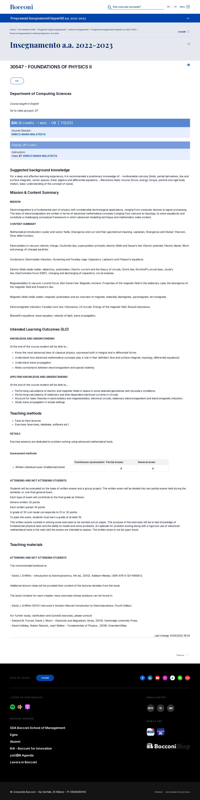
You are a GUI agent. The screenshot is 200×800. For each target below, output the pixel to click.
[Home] (21, 7)
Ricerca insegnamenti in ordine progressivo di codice (34, 33)
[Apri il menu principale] (188, 7)
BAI (17, 81)
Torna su (180, 655)
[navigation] (100, 18)
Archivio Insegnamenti (78, 29)
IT (176, 7)
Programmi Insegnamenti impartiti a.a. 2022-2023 (113, 29)
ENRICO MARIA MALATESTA (29, 134)
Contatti (182, 32)
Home (13, 29)
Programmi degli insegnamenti (52, 29)
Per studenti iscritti (26, 29)
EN (168, 7)
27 (36, 110)
